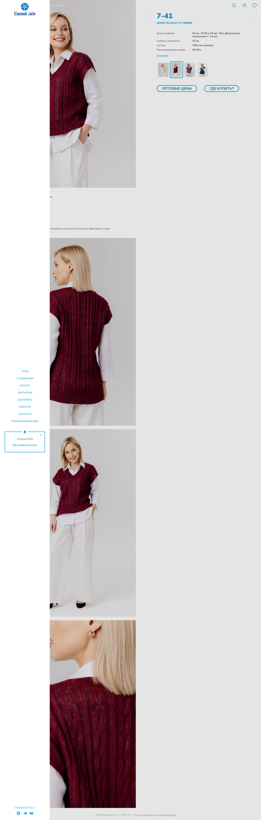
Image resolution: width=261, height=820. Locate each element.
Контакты (24, 414)
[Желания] (254, 5)
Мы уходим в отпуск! (25, 444)
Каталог (25, 385)
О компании (25, 378)
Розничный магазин (25, 421)
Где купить (24, 399)
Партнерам (25, 392)
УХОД (24, 371)
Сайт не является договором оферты (155, 814)
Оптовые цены (177, 88)
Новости (25, 406)
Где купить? (222, 88)
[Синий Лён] (25, 9)
